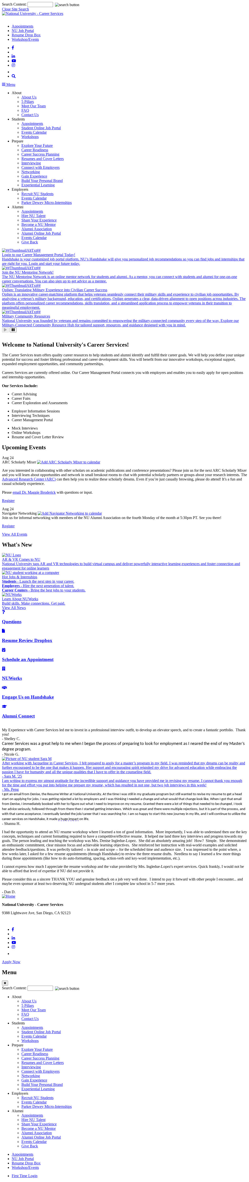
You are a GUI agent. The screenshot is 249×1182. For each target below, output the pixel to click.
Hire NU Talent (33, 216)
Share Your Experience (39, 220)
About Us (28, 97)
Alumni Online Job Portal (41, 233)
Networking (30, 172)
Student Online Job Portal (41, 128)
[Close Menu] (5, 983)
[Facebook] (13, 48)
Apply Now (11, 962)
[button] (14, 76)
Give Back (29, 242)
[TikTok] (14, 72)
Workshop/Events (25, 39)
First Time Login (24, 1176)
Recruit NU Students (37, 194)
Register (8, 501)
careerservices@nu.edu (19, 921)
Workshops (30, 137)
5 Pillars (27, 102)
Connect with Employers (40, 167)
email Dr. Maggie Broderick (34, 492)
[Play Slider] (5, 329)
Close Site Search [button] (15, 9)
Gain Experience (34, 176)
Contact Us (30, 115)
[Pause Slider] (13, 329)
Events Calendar (34, 132)
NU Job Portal (23, 31)
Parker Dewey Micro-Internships (46, 202)
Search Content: (14, 4)
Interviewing (31, 163)
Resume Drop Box (26, 35)
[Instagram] (13, 65)
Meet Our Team (33, 106)
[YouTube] (14, 61)
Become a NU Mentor (38, 224)
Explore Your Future (37, 145)
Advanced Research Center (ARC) (29, 479)
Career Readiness (34, 150)
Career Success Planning (40, 154)
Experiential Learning (38, 185)
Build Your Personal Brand (42, 181)
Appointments (22, 26)
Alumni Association (36, 229)
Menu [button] (10, 84)
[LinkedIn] (13, 56)
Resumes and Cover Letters (42, 159)
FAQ (25, 110)
